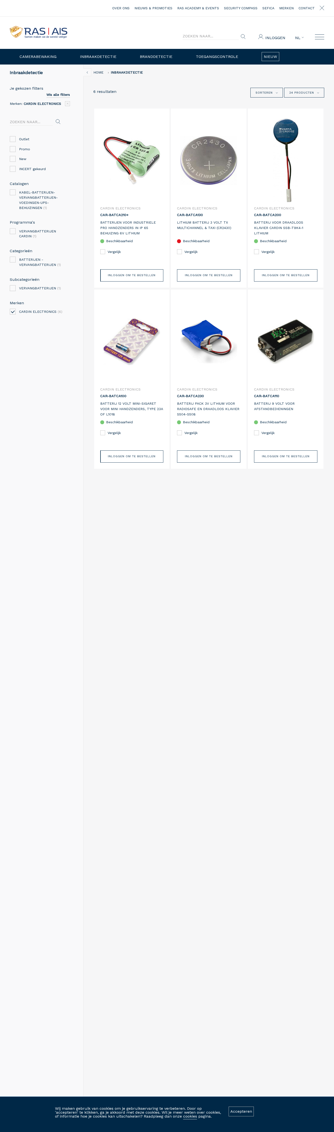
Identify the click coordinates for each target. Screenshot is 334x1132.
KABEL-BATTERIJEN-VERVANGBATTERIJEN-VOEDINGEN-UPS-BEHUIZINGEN (38, 199)
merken (286, 8)
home (98, 72)
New (22, 159)
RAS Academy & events (198, 8)
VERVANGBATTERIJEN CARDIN (37, 233)
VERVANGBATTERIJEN (40, 288)
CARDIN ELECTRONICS (40, 312)
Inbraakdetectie (98, 56)
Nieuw (270, 56)
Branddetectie (156, 56)
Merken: (35, 103)
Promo (24, 149)
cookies (190, 1116)
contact (307, 8)
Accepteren (241, 1111)
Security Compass (240, 8)
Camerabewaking (38, 56)
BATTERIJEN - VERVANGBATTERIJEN (40, 262)
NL (298, 38)
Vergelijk (114, 252)
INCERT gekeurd (32, 169)
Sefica (268, 8)
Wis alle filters (58, 95)
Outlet (24, 139)
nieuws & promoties (153, 8)
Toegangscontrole (217, 56)
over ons (121, 8)
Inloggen (275, 37)
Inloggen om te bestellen (132, 275)
